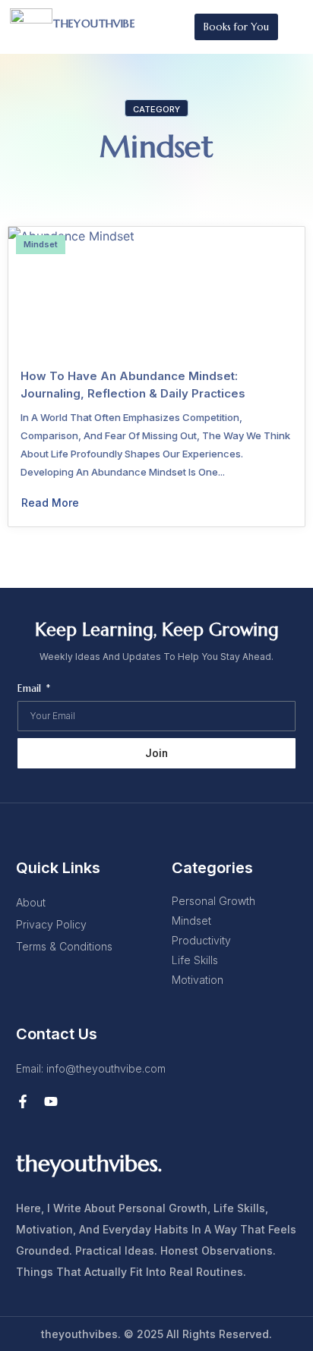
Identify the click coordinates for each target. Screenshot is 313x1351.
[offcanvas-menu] (292, 27)
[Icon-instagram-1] (79, 1101)
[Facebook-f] (23, 1101)
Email (30, 689)
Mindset (156, 146)
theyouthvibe (94, 23)
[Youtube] (51, 1101)
